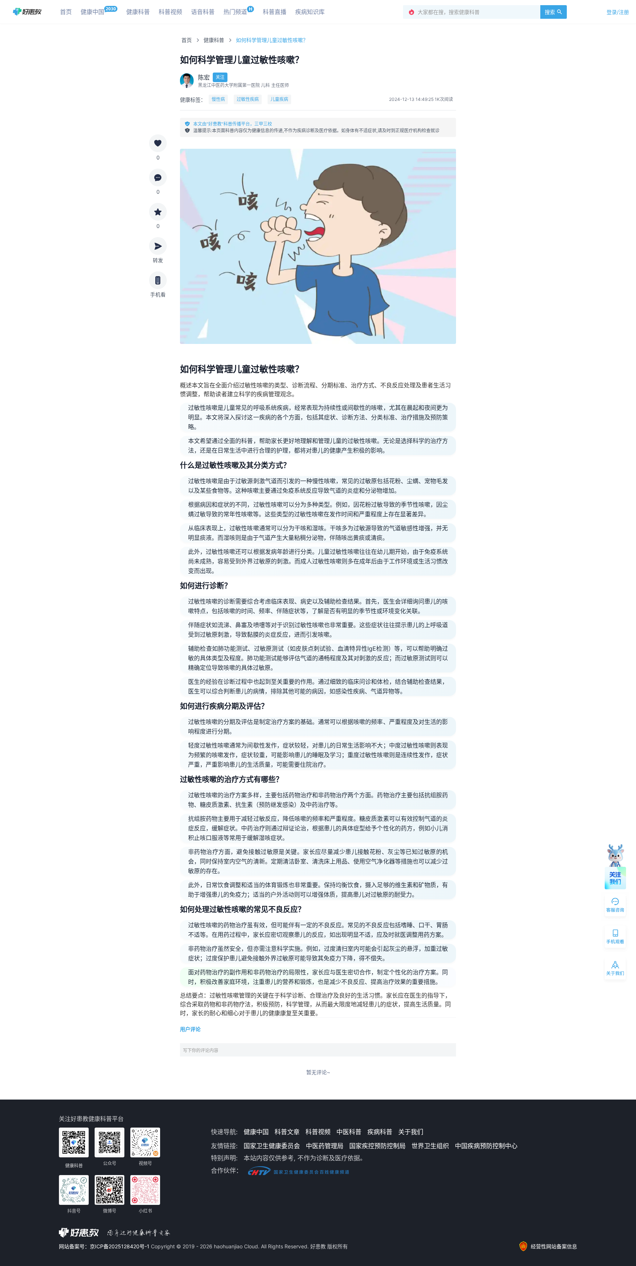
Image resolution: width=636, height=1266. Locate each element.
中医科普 (348, 1132)
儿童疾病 (279, 99)
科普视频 (318, 1132)
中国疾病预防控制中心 (486, 1146)
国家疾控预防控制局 (377, 1146)
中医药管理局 (324, 1146)
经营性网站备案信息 (554, 1246)
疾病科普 (379, 1132)
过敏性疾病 (248, 99)
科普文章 (287, 1132)
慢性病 (218, 99)
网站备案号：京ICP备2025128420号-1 (105, 1246)
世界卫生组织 (430, 1146)
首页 (186, 40)
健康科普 (214, 40)
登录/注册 (618, 12)
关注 (220, 77)
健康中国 (256, 1132)
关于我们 (410, 1132)
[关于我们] (615, 970)
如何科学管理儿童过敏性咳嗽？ (272, 40)
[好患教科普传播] (27, 12)
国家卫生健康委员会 (272, 1146)
